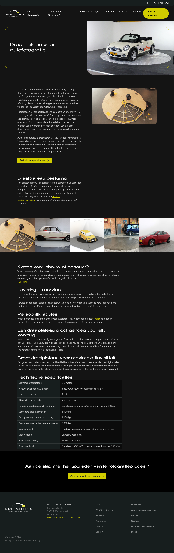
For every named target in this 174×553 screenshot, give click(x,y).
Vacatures (136, 504)
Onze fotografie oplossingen (85, 476)
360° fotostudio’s (104, 510)
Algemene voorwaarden (143, 510)
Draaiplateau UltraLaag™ (55, 13)
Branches (100, 515)
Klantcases (109, 11)
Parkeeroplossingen (88, 13)
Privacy (134, 515)
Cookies (135, 521)
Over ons (123, 11)
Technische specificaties (32, 160)
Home (99, 504)
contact (96, 318)
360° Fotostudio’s (32, 13)
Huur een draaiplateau (142, 526)
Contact (137, 11)
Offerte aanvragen (152, 13)
